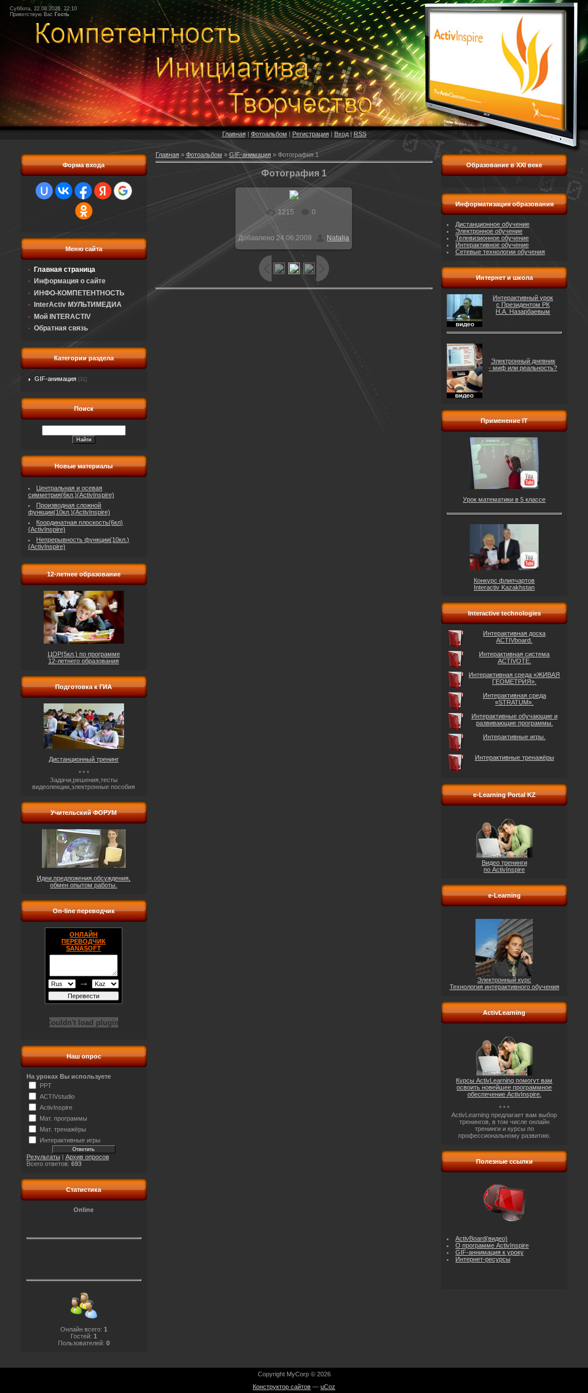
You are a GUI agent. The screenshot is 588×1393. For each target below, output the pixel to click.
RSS (360, 133)
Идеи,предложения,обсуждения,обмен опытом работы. (83, 881)
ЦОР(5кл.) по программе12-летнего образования (84, 657)
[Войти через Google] (123, 191)
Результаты (43, 1156)
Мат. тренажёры (63, 1129)
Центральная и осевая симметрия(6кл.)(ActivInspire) (71, 491)
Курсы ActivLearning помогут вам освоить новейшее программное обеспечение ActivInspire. (504, 1087)
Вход (341, 133)
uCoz (327, 1386)
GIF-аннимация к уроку (489, 1252)
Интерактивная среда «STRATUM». (514, 699)
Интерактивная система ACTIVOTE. (514, 657)
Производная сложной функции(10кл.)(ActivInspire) (69, 508)
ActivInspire (56, 1107)
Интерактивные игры (70, 1140)
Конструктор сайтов (282, 1386)
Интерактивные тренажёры (514, 757)
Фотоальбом (269, 133)
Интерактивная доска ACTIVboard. (514, 637)
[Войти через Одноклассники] (83, 211)
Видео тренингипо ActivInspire (504, 866)
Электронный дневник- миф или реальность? (523, 364)
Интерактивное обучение (492, 244)
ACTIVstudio (57, 1096)
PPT (46, 1085)
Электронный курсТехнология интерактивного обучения (504, 983)
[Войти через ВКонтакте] (63, 190)
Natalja (338, 238)
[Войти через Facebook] (83, 190)
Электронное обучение (489, 231)
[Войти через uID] (44, 190)
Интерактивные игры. (514, 736)
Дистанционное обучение (492, 224)
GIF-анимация (55, 378)
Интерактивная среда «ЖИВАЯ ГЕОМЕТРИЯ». (514, 678)
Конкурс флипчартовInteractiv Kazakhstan (504, 584)
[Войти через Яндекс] (102, 190)
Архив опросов (87, 1156)
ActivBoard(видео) (481, 1238)
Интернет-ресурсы (482, 1259)
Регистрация (310, 133)
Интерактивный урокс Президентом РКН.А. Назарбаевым (523, 304)
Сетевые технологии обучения (500, 251)
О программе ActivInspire (492, 1245)
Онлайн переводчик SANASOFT (83, 941)
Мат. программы (63, 1118)
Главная (234, 133)
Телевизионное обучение (492, 237)
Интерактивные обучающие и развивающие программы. (514, 719)
